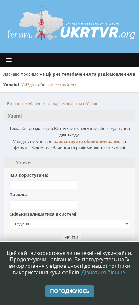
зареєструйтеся (62, 85)
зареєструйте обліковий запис (87, 141)
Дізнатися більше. (103, 272)
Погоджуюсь (69, 291)
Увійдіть (29, 85)
